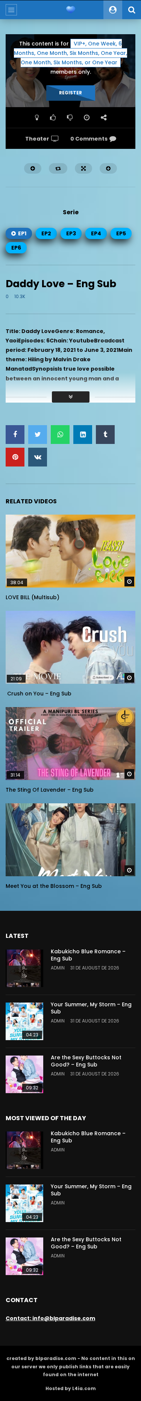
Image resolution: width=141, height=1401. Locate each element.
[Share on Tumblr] (105, 434)
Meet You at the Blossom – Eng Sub (54, 886)
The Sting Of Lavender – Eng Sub (50, 790)
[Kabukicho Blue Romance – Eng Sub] (24, 968)
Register (70, 92)
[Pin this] (15, 457)
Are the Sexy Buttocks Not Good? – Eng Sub (86, 1061)
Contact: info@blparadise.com (50, 1318)
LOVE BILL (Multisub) (32, 597)
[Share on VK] (37, 457)
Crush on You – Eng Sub (38, 693)
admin (58, 968)
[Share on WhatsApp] (60, 434)
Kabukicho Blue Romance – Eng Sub (88, 955)
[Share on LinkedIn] (82, 434)
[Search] (131, 9)
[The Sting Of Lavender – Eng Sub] (70, 743)
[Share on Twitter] (37, 434)
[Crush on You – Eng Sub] (70, 647)
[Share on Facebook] (15, 434)
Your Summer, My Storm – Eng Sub (91, 1008)
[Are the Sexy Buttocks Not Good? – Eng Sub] (24, 1074)
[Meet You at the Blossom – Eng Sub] (70, 839)
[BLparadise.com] (70, 9)
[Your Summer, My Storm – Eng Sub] (24, 1021)
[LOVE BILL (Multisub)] (70, 551)
